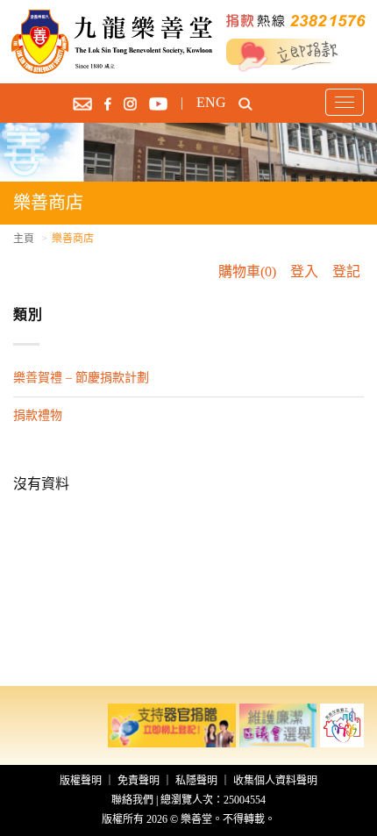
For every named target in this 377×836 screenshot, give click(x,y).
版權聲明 (81, 781)
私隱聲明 (196, 781)
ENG (211, 102)
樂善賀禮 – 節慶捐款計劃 (81, 377)
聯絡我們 (132, 800)
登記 (346, 271)
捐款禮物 (37, 415)
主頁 (23, 238)
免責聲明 (138, 781)
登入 (304, 271)
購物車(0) (247, 271)
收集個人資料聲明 (275, 781)
